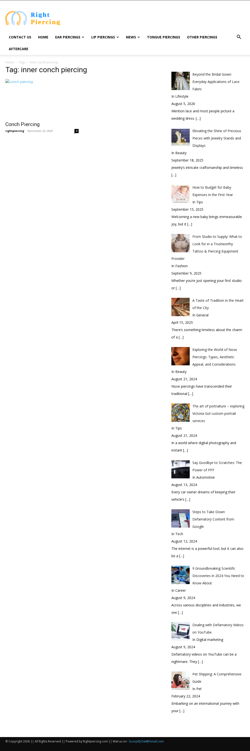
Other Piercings (202, 37)
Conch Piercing (22, 124)
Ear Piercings (67, 37)
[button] (239, 37)
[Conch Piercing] (42, 98)
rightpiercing (14, 131)
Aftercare (18, 48)
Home (43, 37)
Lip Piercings (103, 37)
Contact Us (20, 37)
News (131, 37)
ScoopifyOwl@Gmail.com (146, 741)
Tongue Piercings (163, 37)
